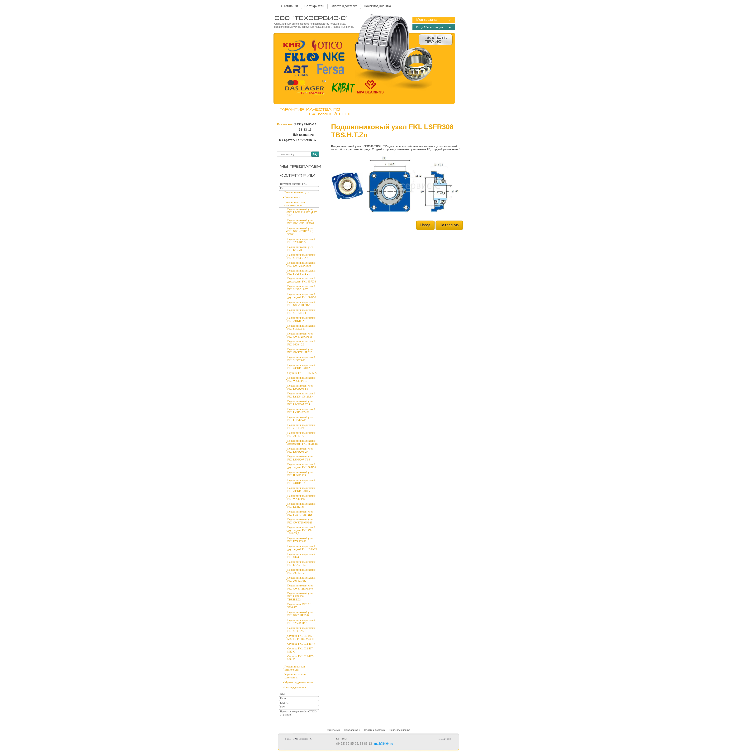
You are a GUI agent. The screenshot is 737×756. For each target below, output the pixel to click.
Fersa (283, 698)
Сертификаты (314, 6)
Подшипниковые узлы (297, 192)
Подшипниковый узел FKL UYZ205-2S (300, 540)
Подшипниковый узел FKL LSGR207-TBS (300, 403)
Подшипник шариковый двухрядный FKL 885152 (301, 466)
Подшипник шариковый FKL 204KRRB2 (301, 482)
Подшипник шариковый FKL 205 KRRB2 (301, 579)
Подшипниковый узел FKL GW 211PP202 (300, 614)
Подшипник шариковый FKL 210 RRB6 (301, 427)
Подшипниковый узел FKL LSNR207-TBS (300, 458)
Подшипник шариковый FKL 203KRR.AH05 (301, 490)
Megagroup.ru (445, 739)
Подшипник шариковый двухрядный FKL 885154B (302, 442)
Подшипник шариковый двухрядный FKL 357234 (301, 280)
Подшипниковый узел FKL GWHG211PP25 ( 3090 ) (300, 231)
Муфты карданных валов (298, 682)
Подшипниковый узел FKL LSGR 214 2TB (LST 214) (302, 212)
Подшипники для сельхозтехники (294, 204)
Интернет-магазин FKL (293, 183)
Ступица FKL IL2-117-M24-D (300, 658)
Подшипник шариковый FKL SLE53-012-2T (301, 256)
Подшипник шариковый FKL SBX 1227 (301, 630)
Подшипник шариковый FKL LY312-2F (301, 505)
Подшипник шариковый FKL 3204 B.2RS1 (301, 622)
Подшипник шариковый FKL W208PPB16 (301, 379)
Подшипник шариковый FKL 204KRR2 (301, 319)
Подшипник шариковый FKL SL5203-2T (301, 327)
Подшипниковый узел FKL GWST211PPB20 (300, 351)
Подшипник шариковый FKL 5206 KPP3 (301, 241)
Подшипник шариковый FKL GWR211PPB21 (301, 304)
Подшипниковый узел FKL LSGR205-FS (300, 387)
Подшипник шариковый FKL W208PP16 (301, 497)
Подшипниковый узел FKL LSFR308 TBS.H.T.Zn (300, 596)
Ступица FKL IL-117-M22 (302, 373)
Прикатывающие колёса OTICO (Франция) (298, 713)
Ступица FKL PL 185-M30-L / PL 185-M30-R (300, 637)
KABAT (284, 702)
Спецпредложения (295, 687)
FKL (282, 188)
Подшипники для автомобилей (294, 668)
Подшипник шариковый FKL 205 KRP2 (301, 434)
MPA (283, 707)
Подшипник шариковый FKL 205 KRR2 (301, 571)
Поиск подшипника (377, 6)
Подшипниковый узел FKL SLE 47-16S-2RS (300, 513)
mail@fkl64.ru (383, 743)
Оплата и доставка (344, 6)
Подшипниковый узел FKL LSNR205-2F (300, 450)
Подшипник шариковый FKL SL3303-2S (301, 359)
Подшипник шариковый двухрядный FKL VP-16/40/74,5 (301, 530)
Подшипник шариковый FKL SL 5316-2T (301, 312)
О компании (289, 6)
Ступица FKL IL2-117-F (301, 643)
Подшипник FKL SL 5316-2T (299, 606)
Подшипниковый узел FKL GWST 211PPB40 (300, 587)
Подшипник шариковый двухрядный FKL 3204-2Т (302, 548)
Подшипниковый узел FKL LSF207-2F (300, 419)
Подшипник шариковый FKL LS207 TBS (301, 563)
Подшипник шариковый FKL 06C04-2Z (301, 343)
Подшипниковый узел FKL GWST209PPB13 (300, 335)
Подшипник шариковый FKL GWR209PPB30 (301, 264)
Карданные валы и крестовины (295, 676)
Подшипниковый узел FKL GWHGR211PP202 (300, 222)
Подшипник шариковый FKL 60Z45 (301, 556)
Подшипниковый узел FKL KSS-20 (300, 249)
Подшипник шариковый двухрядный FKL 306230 (301, 296)
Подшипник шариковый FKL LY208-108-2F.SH (301, 395)
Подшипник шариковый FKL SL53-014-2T (301, 288)
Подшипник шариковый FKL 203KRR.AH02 (301, 367)
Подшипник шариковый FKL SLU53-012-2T (301, 272)
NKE (283, 693)
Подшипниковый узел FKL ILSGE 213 (300, 474)
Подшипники (292, 197)
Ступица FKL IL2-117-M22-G (300, 650)
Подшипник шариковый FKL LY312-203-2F (301, 411)
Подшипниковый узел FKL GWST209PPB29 (300, 521)
